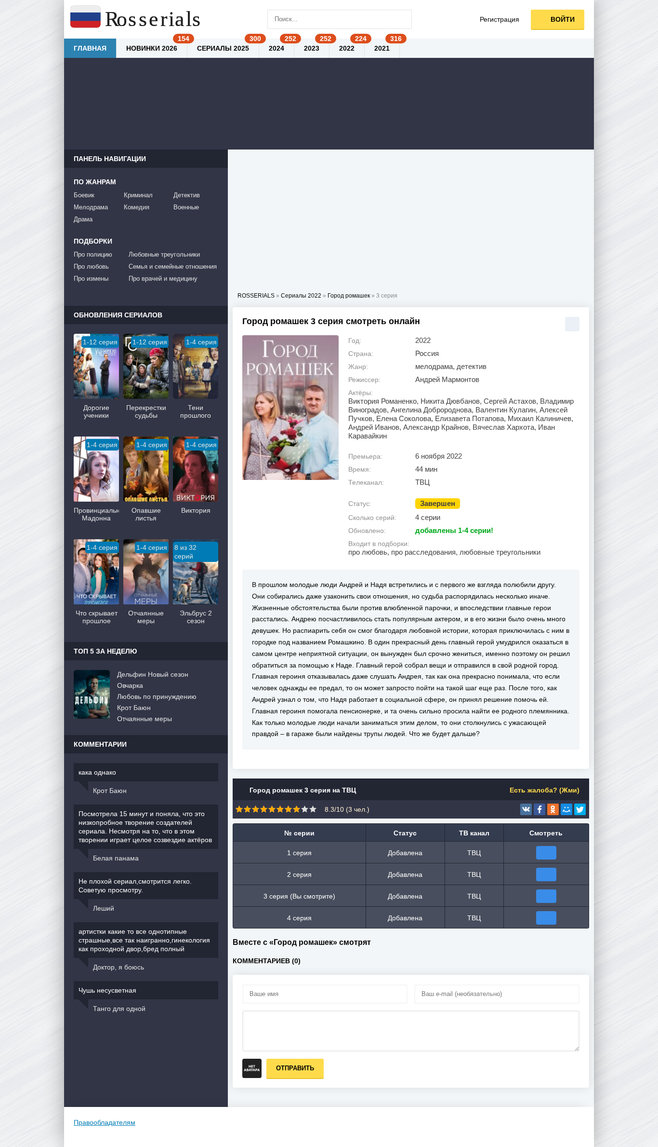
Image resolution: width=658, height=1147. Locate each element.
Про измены (91, 278)
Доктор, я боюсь (118, 967)
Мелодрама (91, 207)
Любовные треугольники (164, 254)
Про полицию (93, 254)
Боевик (84, 195)
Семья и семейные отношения (173, 266)
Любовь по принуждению (157, 696)
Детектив (186, 195)
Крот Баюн (134, 707)
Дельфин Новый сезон (152, 674)
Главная (90, 48)
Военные (186, 207)
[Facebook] (539, 809)
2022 (347, 48)
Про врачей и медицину (163, 278)
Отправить (295, 1068)
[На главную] (136, 19)
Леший (103, 908)
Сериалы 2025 (223, 48)
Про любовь (91, 266)
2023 (311, 48)
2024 (276, 48)
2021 (382, 48)
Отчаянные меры (144, 719)
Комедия (136, 207)
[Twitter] (580, 809)
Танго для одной (119, 1008)
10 (313, 809)
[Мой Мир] (566, 809)
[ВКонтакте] (526, 809)
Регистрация (499, 19)
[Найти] (402, 19)
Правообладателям (104, 1122)
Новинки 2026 (151, 48)
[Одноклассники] (553, 809)
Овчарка (130, 685)
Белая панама (116, 858)
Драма (83, 219)
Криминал (138, 195)
